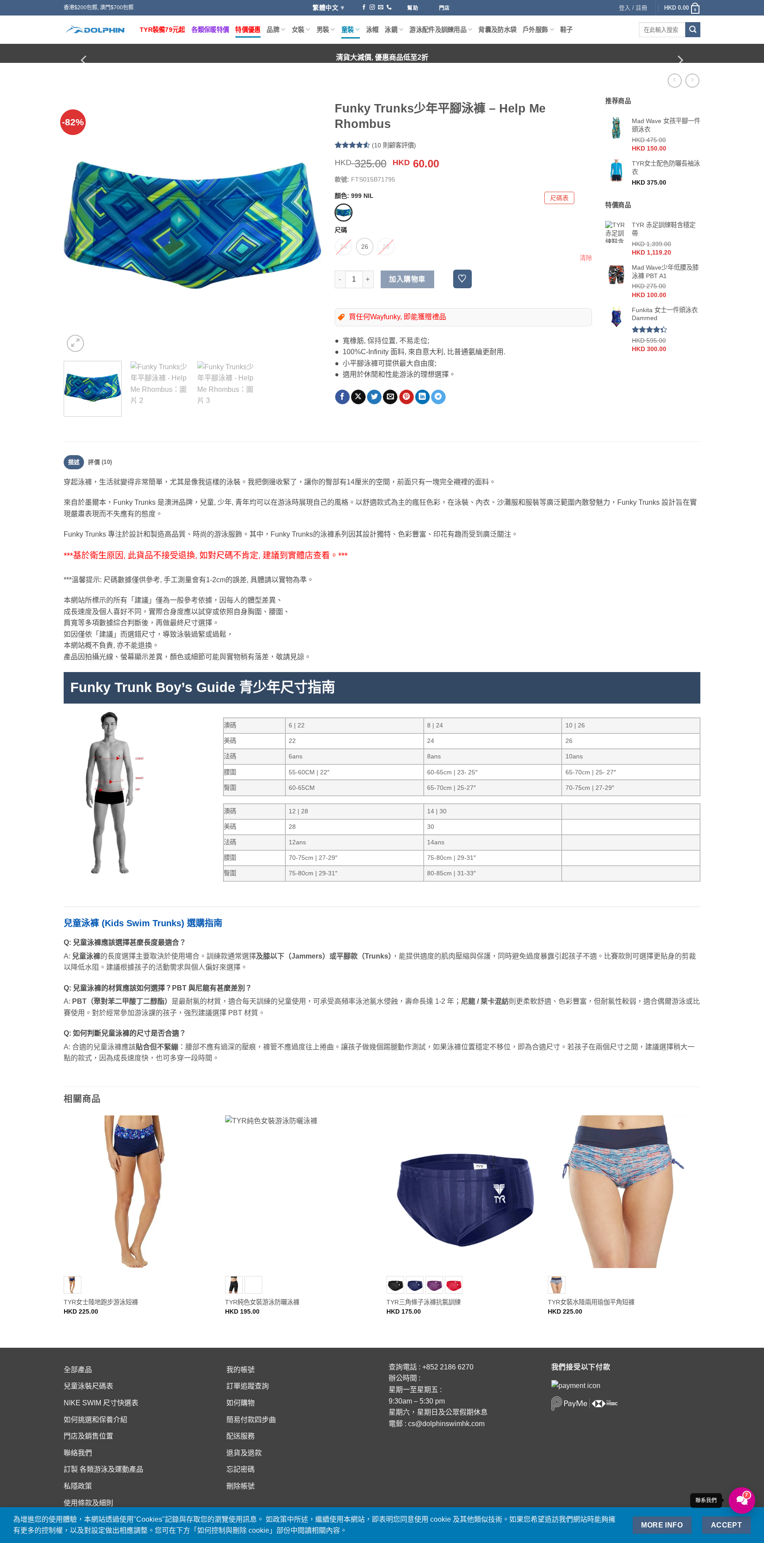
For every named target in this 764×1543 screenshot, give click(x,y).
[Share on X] (358, 397)
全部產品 (78, 1369)
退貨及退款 (244, 1453)
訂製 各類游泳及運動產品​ (103, 1469)
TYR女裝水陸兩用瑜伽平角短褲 (591, 1302)
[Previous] (84, 60)
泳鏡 (391, 29)
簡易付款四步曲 (251, 1419)
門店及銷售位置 (88, 1436)
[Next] (680, 60)
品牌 (273, 29)
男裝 (323, 29)
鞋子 (566, 29)
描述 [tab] (74, 462)
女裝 (298, 29)
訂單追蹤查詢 (247, 1386)
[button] (682, 8)
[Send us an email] (380, 7)
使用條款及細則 (88, 1503)
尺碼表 (559, 197)
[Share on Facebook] (342, 397)
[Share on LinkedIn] (422, 397)
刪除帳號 (240, 1486)
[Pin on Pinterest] (406, 397)
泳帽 (372, 29)
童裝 (347, 29)
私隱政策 (78, 1486)
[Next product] (674, 80)
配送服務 (240, 1436)
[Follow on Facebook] (364, 7)
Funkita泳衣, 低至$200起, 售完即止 (382, 57)
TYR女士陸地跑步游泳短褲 (101, 1302)
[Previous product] (692, 80)
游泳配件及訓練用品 (437, 29)
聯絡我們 (78, 1453)
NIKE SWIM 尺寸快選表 (101, 1403)
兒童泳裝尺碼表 (88, 1386)
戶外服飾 (535, 29)
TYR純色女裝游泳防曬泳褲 (262, 1302)
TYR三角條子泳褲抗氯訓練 (423, 1302)
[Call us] (389, 7)
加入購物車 (407, 279)
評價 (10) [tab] (100, 462)
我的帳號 (240, 1369)
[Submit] (692, 29)
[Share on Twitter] (374, 397)
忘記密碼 (240, 1469)
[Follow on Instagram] (372, 7)
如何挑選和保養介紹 (95, 1419)
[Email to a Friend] (390, 397)
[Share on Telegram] (438, 397)
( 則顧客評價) (394, 145)
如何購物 (240, 1403)
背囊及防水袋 (497, 29)
